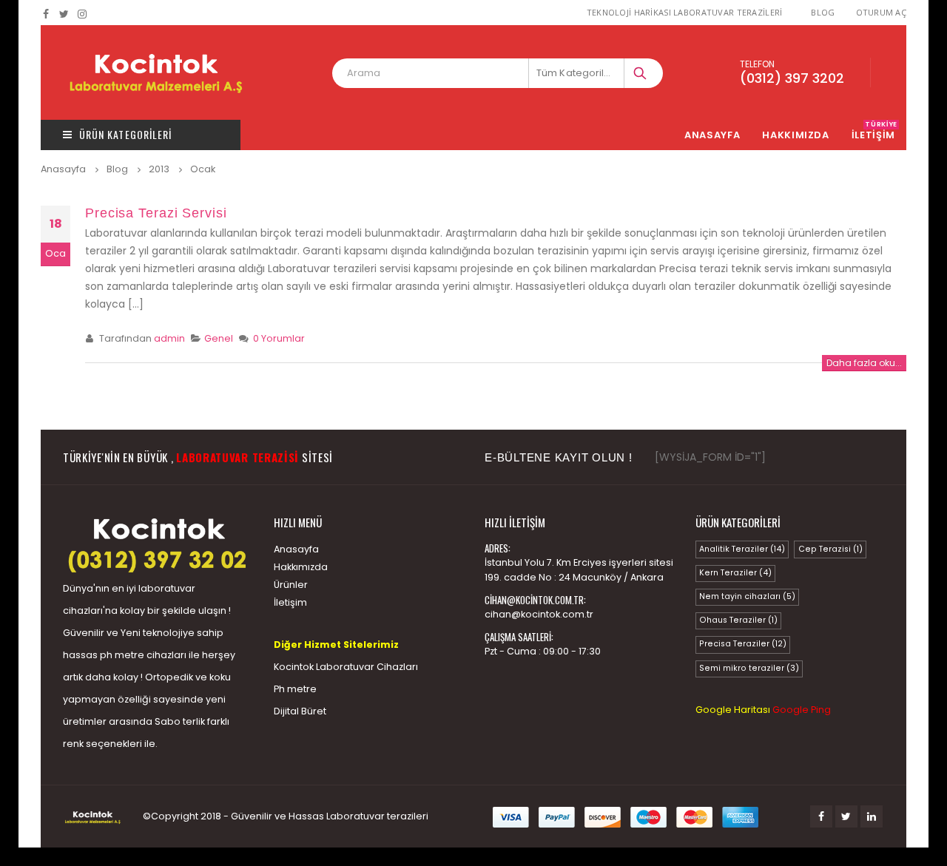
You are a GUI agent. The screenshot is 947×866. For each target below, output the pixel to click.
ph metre (122, 655)
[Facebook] (46, 14)
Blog (823, 12)
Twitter (846, 816)
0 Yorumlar (279, 338)
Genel (218, 338)
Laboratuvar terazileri (377, 816)
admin (169, 338)
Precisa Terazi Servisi (156, 213)
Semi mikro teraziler (749, 668)
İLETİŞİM (874, 135)
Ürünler (291, 584)
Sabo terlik (180, 721)
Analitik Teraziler (742, 549)
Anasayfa (712, 135)
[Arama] (641, 73)
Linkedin (871, 816)
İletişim (290, 602)
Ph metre (295, 689)
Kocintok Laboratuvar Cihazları (346, 666)
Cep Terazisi (830, 549)
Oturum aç (881, 12)
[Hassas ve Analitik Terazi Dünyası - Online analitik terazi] (155, 72)
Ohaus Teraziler (738, 620)
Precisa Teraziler (742, 643)
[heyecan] (64, 14)
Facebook (821, 816)
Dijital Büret (300, 711)
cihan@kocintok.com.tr (539, 614)
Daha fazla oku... (864, 362)
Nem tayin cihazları (747, 596)
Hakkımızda (795, 135)
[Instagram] (82, 14)
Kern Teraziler (735, 572)
